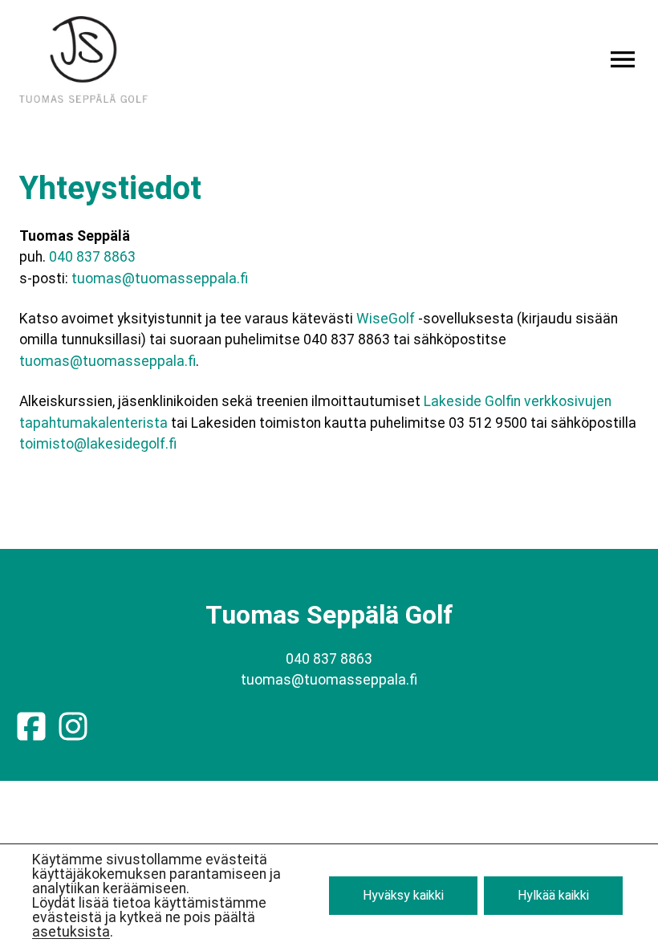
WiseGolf (385, 319)
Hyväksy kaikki (403, 895)
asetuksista (71, 932)
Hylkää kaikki (553, 895)
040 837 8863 (92, 257)
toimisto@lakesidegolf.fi (98, 444)
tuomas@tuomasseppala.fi (159, 278)
